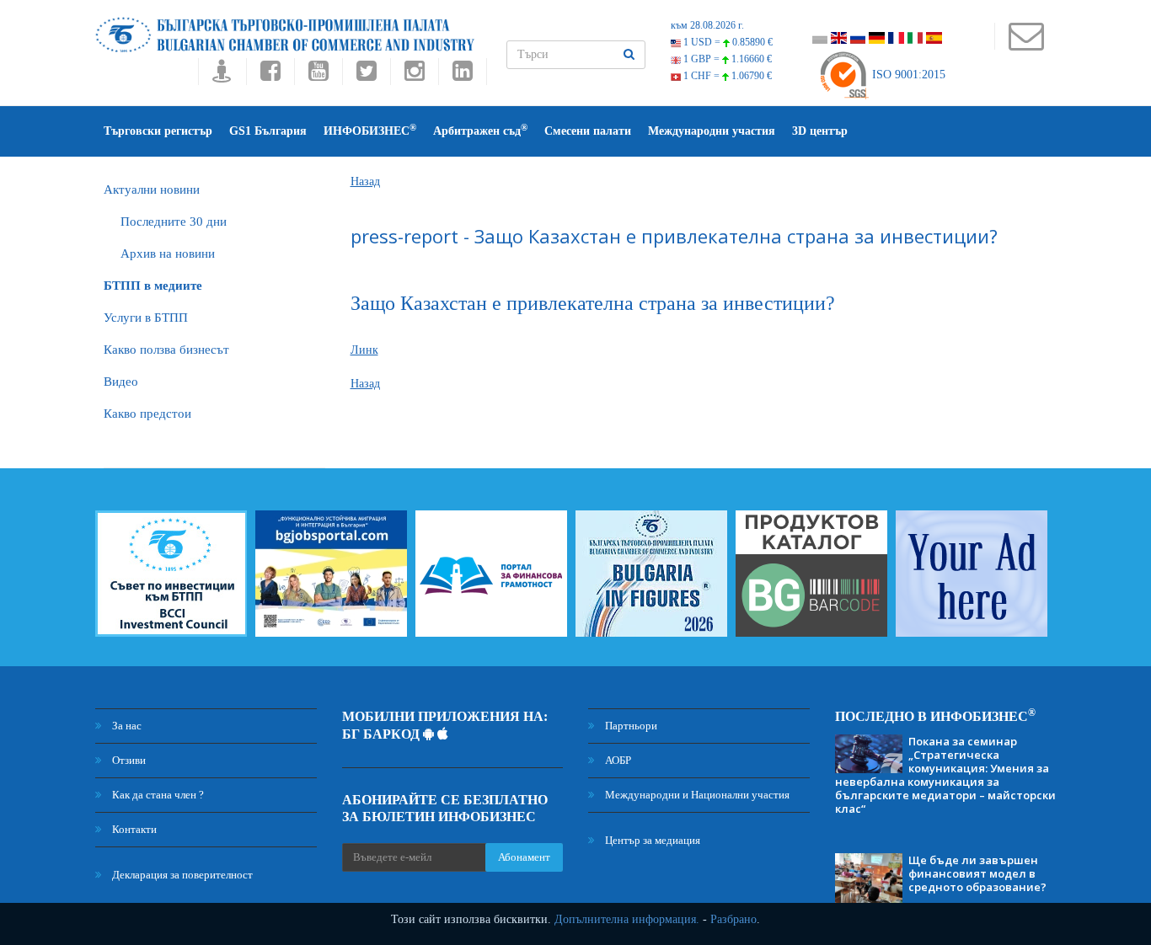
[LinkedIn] (462, 75)
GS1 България (268, 131)
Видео (121, 381)
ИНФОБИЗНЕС (370, 130)
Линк (364, 350)
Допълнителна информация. (626, 919)
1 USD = (727, 42)
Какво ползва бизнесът (166, 349)
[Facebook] (270, 75)
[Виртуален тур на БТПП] (222, 75)
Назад (365, 181)
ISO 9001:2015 (907, 74)
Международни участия (711, 131)
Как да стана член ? (157, 794)
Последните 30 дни (173, 221)
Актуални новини (152, 189)
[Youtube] (318, 75)
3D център (820, 131)
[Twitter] (366, 75)
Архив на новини (167, 253)
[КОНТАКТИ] (1026, 44)
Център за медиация (651, 840)
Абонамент (524, 857)
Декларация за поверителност (181, 874)
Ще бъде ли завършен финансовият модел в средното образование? (977, 873)
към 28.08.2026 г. (707, 25)
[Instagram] (414, 75)
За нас (126, 725)
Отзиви (128, 760)
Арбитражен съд (480, 130)
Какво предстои (147, 413)
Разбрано (733, 919)
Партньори (629, 725)
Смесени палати (587, 131)
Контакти (133, 829)
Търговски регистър (158, 131)
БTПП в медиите (153, 285)
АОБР (616, 760)
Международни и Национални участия (696, 794)
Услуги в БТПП (146, 317)
